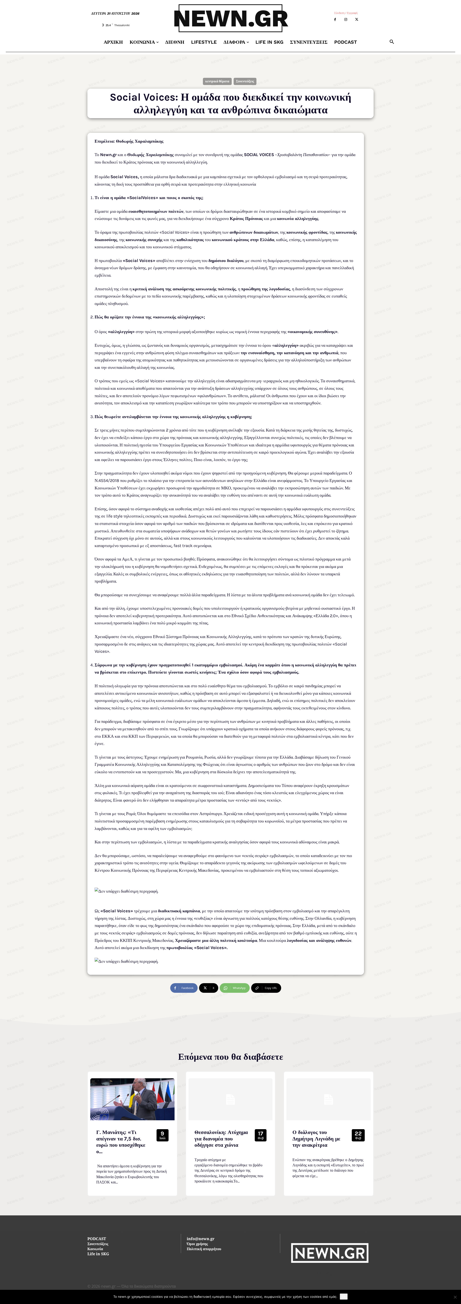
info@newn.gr (200, 1239)
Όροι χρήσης (197, 1244)
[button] (392, 42)
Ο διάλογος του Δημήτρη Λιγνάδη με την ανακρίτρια (316, 1138)
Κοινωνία (95, 1249)
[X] (356, 19)
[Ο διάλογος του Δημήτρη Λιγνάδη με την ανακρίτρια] (328, 1099)
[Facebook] (335, 19)
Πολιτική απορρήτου (204, 1249)
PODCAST (96, 1239)
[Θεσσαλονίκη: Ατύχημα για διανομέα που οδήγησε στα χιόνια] (230, 1099)
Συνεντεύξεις (245, 81)
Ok (344, 1296)
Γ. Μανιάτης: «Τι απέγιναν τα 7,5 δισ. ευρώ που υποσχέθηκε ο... (120, 1141)
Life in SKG (98, 1254)
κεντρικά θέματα (217, 81)
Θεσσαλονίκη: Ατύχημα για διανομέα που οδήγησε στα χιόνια (221, 1138)
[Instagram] (346, 19)
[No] (455, 1297)
